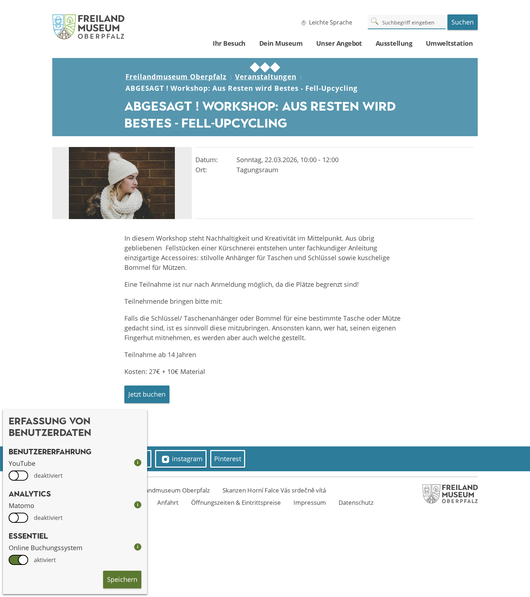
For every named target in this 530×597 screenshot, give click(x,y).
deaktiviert (48, 476)
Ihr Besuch (229, 43)
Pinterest (227, 458)
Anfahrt (167, 502)
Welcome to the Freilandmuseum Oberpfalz (148, 490)
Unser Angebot (339, 43)
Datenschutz (356, 502)
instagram (187, 458)
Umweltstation (449, 43)
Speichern (122, 579)
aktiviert (45, 560)
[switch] (18, 476)
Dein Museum (280, 43)
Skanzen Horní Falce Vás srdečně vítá (274, 490)
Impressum (309, 502)
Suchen (462, 22)
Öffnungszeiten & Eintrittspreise (236, 502)
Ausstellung (394, 43)
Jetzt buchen (146, 394)
